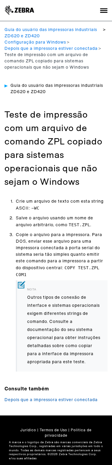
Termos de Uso (53, 430)
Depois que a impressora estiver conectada (51, 49)
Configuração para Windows (35, 42)
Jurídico (28, 430)
